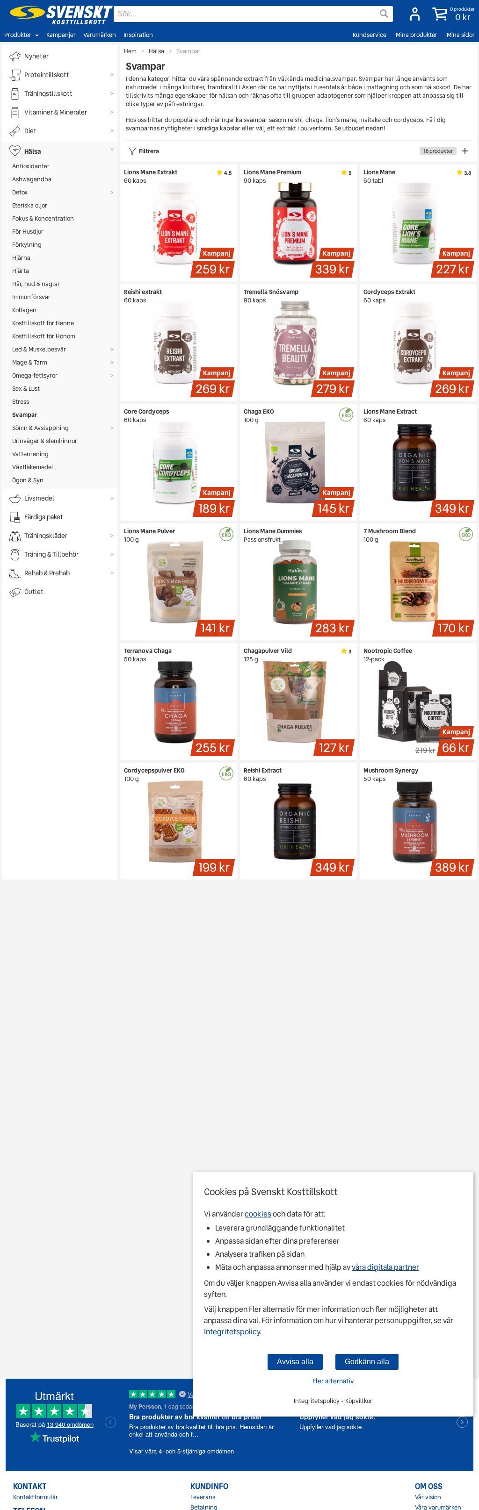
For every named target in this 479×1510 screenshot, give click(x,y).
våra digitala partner (385, 1267)
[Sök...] (384, 13)
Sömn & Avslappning (40, 427)
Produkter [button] (17, 34)
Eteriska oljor (29, 205)
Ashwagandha (31, 179)
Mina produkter (416, 34)
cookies (258, 1214)
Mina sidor (461, 34)
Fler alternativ (333, 1381)
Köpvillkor (358, 1400)
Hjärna (21, 257)
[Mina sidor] (412, 14)
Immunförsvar (31, 297)
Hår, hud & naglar (36, 283)
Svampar (24, 414)
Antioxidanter (31, 166)
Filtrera (296, 151)
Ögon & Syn (28, 480)
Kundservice (369, 34)
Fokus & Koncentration (43, 218)
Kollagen (24, 310)
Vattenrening (30, 454)
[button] (452, 14)
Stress (20, 401)
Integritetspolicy (232, 1331)
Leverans (202, 1497)
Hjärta (20, 270)
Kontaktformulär (35, 1497)
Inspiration (138, 34)
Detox (20, 192)
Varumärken (99, 34)
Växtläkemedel (32, 467)
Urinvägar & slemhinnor (44, 441)
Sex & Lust (26, 388)
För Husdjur (28, 231)
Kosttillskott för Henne (43, 323)
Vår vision (428, 1497)
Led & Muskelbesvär (39, 349)
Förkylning (27, 244)
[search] (253, 14)
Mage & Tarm (29, 362)
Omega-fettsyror (35, 375)
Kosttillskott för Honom (43, 336)
